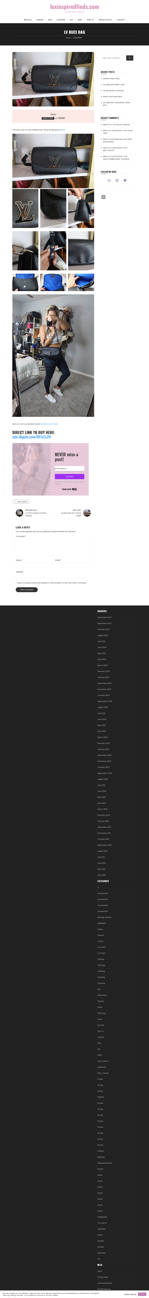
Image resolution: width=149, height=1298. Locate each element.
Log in (99, 1271)
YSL (98, 1259)
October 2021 (103, 839)
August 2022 (102, 779)
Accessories (102, 893)
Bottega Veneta (104, 917)
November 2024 (104, 623)
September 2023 (104, 701)
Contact (121, 20)
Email (58, 560)
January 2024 (103, 677)
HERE (63, 130)
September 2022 (104, 773)
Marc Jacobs (103, 1073)
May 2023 (101, 725)
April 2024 (101, 659)
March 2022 (102, 809)
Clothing (101, 965)
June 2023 (101, 719)
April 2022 (101, 803)
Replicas (28, 20)
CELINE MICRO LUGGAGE (113, 90)
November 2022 (104, 761)
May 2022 (101, 797)
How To (90, 20)
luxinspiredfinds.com (74, 6)
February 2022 (103, 815)
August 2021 (102, 851)
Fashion (39, 20)
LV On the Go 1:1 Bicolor (120, 124)
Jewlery (100, 1037)
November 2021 (104, 833)
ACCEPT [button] (142, 1294)
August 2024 (102, 635)
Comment (21, 536)
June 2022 (101, 791)
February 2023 (103, 743)
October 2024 (103, 629)
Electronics (102, 995)
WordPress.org (103, 1289)
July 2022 (101, 785)
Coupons (61, 20)
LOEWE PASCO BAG (111, 78)
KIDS (50, 20)
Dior (99, 989)
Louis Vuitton (102, 1061)
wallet (100, 1235)
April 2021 (101, 875)
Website (19, 572)
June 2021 (101, 863)
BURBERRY (101, 923)
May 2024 (101, 653)
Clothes (100, 959)
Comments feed (104, 1283)
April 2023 (101, 731)
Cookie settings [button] (130, 1294)
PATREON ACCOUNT (49, 424)
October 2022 (103, 767)
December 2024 (104, 617)
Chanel (100, 935)
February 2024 (103, 671)
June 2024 (101, 647)
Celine (100, 929)
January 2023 (103, 749)
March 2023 (102, 737)
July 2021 (101, 857)
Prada (100, 1079)
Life (71, 20)
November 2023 (104, 689)
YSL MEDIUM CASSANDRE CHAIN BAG (116, 103)
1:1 (98, 887)
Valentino (101, 1229)
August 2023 (102, 707)
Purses (53, 114)
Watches (101, 1253)
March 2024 (102, 665)
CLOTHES (101, 947)
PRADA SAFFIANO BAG (112, 96)
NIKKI (61, 118)
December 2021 (104, 827)
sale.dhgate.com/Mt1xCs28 (31, 436)
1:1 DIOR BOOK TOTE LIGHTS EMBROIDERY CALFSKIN (116, 157)
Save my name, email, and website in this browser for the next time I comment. (52, 583)
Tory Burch (102, 1223)
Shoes (100, 1181)
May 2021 (101, 869)
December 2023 (104, 683)
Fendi (99, 1007)
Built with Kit (69, 489)
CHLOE (100, 941)
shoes (100, 1175)
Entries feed (102, 1277)
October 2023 (103, 695)
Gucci (99, 1019)
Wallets (100, 1241)
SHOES (100, 1169)
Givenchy (101, 1013)
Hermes (100, 1025)
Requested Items (104, 1163)
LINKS (80, 20)
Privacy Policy (105, 20)
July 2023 (101, 713)
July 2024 (101, 641)
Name (19, 560)
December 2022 (104, 755)
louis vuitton (22, 502)
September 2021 (104, 845)
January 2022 (103, 821)
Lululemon (101, 1067)
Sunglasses (102, 1217)
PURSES (100, 1097)
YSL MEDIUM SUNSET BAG (113, 84)
